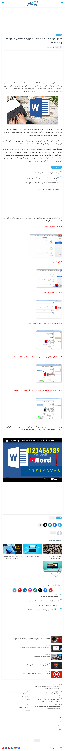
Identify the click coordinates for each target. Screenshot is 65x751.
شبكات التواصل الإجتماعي (23, 707)
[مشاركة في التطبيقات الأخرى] (40, 525)
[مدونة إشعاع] (32, 3)
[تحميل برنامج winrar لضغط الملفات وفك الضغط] (56, 665)
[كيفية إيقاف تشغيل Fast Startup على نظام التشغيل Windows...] (12, 549)
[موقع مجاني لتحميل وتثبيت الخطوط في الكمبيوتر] (52, 549)
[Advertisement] (32, 20)
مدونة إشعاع (46, 747)
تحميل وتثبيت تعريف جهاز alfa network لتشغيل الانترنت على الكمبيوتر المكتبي (47, 687)
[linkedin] (25, 590)
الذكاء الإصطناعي (25, 696)
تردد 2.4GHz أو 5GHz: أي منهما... (33, 556)
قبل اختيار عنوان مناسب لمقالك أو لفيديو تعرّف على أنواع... (43, 600)
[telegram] (14, 590)
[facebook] (45, 590)
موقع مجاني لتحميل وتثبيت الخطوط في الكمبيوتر (55, 557)
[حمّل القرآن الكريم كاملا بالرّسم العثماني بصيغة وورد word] (56, 648)
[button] (55, 525)
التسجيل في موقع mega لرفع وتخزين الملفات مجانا (36, 673)
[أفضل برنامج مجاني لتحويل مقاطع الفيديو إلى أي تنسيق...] (52, 566)
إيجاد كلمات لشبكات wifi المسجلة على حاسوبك (47, 173)
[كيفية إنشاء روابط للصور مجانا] (56, 657)
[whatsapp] (35, 590)
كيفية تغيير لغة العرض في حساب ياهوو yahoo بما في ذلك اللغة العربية (47, 707)
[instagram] (30, 590)
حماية (28, 702)
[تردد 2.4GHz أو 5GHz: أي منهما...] (32, 549)
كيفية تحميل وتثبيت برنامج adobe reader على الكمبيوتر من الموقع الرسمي (30, 638)
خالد (57, 47)
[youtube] (51, 590)
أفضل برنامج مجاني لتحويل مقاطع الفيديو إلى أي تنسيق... (53, 575)
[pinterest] (20, 590)
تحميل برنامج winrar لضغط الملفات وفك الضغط (37, 664)
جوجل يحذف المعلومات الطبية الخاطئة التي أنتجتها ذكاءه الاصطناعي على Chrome (48, 700)
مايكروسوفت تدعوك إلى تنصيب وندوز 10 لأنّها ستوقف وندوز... (42, 177)
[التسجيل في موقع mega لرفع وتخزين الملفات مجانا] (56, 674)
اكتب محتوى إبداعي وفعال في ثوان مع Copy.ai (47, 605)
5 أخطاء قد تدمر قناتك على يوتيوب (50, 596)
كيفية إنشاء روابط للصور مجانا (42, 656)
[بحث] (3, 3)
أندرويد (28, 691)
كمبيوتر (59, 34)
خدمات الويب (26, 704)
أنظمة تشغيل (26, 694)
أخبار (29, 688)
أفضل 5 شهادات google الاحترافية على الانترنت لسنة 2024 (43, 610)
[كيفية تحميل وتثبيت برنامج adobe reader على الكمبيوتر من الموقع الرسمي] (56, 639)
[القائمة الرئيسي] (62, 3)
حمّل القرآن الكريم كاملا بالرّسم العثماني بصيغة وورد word (35, 647)
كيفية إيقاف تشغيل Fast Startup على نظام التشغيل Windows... (13, 557)
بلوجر (28, 699)
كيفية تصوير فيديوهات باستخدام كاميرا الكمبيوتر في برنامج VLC (42, 182)
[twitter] (40, 590)
